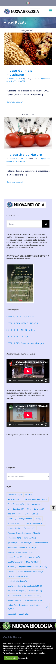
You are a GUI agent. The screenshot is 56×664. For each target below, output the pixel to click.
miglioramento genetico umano (33, 566)
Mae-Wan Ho (32, 562)
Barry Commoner (16, 504)
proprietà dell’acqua (17, 590)
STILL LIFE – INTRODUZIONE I (22, 330)
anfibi (28, 494)
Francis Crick (14, 538)
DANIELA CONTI (16, 78)
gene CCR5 (30, 538)
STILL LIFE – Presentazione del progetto (26, 343)
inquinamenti (41, 542)
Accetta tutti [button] (11, 658)
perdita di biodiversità (17, 576)
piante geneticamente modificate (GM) (25, 586)
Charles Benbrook (35, 509)
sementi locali (14, 600)
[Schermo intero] (46, 380)
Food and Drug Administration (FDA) (24, 533)
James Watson (15, 557)
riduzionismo (35, 590)
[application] (28, 371)
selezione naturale (32, 595)
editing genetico (16, 523)
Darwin (12, 518)
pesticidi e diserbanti (17, 581)
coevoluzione (14, 513)
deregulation (25, 518)
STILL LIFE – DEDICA (18, 336)
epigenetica (14, 528)
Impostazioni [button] (23, 658)
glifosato (12, 542)
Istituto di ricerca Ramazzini (20, 552)
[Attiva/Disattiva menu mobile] (50, 10)
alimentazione (15, 494)
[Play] (10, 380)
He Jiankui (26, 542)
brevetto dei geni (16, 509)
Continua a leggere (14, 102)
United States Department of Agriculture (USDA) (28, 607)
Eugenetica (29, 528)
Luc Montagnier (15, 562)
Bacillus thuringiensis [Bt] (36, 499)
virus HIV (24, 614)
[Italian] (28, 3)
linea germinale (32, 557)
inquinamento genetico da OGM (22, 547)
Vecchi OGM (19, 81)
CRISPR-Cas (31, 513)
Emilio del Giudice (35, 523)
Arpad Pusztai (14, 499)
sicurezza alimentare (34, 600)
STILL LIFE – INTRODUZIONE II (23, 323)
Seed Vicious (14, 595)
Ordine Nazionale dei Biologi (30, 571)
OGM (11, 571)
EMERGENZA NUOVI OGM (21, 316)
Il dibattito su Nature (28, 132)
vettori (12, 614)
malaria (12, 566)
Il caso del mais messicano (28, 48)
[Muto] (42, 380)
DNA (38, 518)
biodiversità (33, 504)
